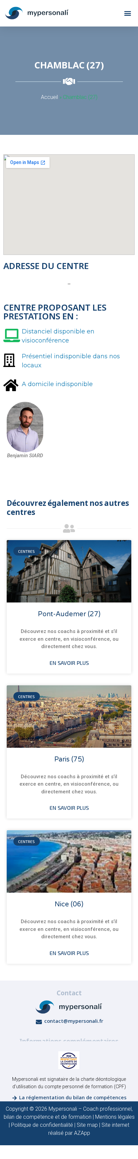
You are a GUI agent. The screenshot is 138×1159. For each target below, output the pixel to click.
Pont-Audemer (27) (69, 614)
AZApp (82, 1133)
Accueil (49, 97)
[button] (127, 13)
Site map (87, 1125)
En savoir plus (69, 663)
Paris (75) (69, 759)
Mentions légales (115, 1117)
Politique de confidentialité (42, 1125)
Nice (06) (69, 904)
